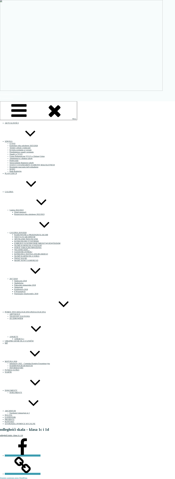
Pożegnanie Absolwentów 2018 (26, 294)
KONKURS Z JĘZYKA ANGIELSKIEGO (31, 254)
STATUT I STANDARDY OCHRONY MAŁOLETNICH (32, 165)
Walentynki (18, 287)
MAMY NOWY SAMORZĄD (26, 260)
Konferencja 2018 (21, 289)
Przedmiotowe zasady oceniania (22, 152)
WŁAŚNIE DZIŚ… (22, 250)
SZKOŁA (8, 141)
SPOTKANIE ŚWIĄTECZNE (26, 239)
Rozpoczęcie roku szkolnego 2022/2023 (29, 214)
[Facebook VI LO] (22, 456)
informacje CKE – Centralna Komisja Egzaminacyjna (30, 364)
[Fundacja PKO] (22, 474)
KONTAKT (9, 422)
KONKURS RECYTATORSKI (26, 241)
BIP (6, 343)
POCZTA (8, 415)
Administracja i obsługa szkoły (21, 158)
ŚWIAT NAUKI (20, 258)
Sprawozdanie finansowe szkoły (22, 163)
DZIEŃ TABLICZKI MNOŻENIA (28, 248)
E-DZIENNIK (10, 417)
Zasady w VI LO (16, 154)
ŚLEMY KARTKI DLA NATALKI (28, 245)
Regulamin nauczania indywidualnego (24, 167)
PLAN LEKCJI (11, 173)
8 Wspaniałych (19, 292)
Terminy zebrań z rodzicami (20, 148)
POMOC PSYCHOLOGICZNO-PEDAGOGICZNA (25, 312)
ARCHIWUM (10, 411)
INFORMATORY (16, 368)
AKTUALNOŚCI (12, 123)
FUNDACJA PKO (12, 370)
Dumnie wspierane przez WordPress (13, 478)
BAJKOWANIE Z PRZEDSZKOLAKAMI (31, 235)
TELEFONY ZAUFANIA (20, 316)
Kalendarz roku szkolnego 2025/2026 (24, 146)
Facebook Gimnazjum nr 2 (20, 413)
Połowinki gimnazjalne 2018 (25, 285)
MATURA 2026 (11, 361)
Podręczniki (14, 161)
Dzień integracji (20, 212)
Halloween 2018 (20, 281)
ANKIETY (14, 337)
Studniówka (18, 283)
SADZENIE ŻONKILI (23, 252)
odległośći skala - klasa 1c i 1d (11, 435)
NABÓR (8, 372)
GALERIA (9, 192)
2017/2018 (14, 279)
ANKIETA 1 (19, 339)
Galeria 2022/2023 (17, 210)
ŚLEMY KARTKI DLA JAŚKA (26, 256)
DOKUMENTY (11, 390)
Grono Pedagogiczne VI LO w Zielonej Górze (27, 156)
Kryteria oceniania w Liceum (20, 150)
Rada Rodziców (16, 171)
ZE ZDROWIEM (16, 318)
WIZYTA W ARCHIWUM (24, 237)
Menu (74, 119)
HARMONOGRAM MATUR (21, 366)
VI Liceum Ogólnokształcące (11, 94)
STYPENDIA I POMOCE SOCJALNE (20, 424)
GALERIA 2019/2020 (18, 233)
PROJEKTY (10, 419)
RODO (12, 169)
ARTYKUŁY (15, 314)
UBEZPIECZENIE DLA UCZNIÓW (19, 341)
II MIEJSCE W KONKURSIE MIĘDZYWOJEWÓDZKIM (37, 243)
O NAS (12, 143)
